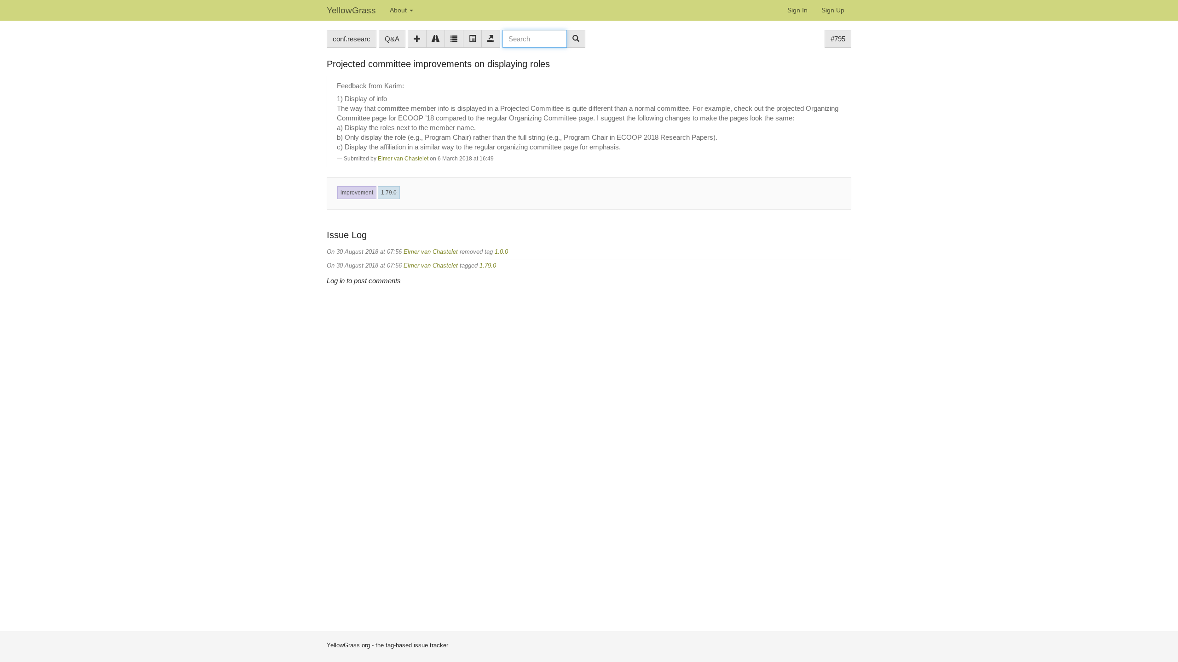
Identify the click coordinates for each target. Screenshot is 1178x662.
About (399, 10)
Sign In (797, 10)
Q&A (392, 39)
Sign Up (832, 10)
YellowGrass (351, 10)
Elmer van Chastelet (403, 158)
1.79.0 (389, 192)
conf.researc (351, 39)
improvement (357, 192)
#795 (838, 39)
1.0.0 (501, 251)
